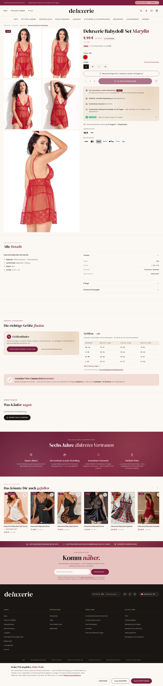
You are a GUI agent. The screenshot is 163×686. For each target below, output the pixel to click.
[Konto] (146, 10)
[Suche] (141, 10)
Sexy (16, 19)
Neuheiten (54, 616)
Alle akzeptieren (141, 681)
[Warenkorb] (156, 10)
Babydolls (23, 25)
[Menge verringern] (86, 81)
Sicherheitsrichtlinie (113, 660)
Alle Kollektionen (56, 624)
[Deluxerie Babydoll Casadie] (150, 508)
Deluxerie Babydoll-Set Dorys (16, 526)
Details (86, 255)
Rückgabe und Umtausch (134, 637)
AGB (23, 660)
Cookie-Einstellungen (133, 660)
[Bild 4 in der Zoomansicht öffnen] (61, 104)
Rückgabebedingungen (38, 660)
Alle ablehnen (120, 681)
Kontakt (89, 628)
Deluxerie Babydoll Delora (67, 526)
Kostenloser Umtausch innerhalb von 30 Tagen (43, 3)
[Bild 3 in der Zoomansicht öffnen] (22, 104)
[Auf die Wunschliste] (156, 81)
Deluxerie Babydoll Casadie (149, 526)
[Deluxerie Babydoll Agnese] (123, 508)
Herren (145, 19)
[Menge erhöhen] (94, 81)
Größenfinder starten (22, 349)
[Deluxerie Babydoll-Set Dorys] (16, 508)
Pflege (86, 283)
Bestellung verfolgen (133, 624)
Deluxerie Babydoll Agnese (121, 526)
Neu (6, 11)
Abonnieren (100, 572)
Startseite (7, 25)
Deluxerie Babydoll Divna (94, 526)
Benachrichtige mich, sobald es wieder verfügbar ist (122, 73)
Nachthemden (62, 19)
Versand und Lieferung (133, 628)
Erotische (15, 25)
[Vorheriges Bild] (6, 508)
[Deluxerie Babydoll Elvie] (42, 508)
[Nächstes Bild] (25, 508)
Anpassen (103, 681)
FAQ (126, 616)
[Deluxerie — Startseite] (81, 11)
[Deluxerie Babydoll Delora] (69, 508)
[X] (135, 594)
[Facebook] (130, 594)
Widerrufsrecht (57, 660)
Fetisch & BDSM (28, 19)
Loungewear (132, 19)
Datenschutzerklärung (87, 577)
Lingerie (77, 19)
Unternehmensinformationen (97, 616)
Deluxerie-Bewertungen (95, 633)
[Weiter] (157, 488)
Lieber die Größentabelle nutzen (51, 349)
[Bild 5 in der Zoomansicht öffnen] (42, 181)
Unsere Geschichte (93, 620)
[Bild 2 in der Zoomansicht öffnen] (61, 53)
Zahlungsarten (130, 633)
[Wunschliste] (151, 10)
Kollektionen (18, 11)
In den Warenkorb (126, 81)
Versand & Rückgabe (91, 290)
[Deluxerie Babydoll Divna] (96, 508)
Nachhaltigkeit (91, 624)
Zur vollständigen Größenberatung (111, 370)
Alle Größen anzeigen (91, 366)
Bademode (118, 19)
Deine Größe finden (153, 62)
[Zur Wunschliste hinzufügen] (25, 495)
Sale (30, 11)
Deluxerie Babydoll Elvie (40, 526)
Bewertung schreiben (18, 417)
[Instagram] (125, 594)
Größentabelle (130, 620)
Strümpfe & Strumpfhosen (97, 19)
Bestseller (54, 628)
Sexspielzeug (45, 19)
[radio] (85, 57)
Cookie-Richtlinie (95, 660)
